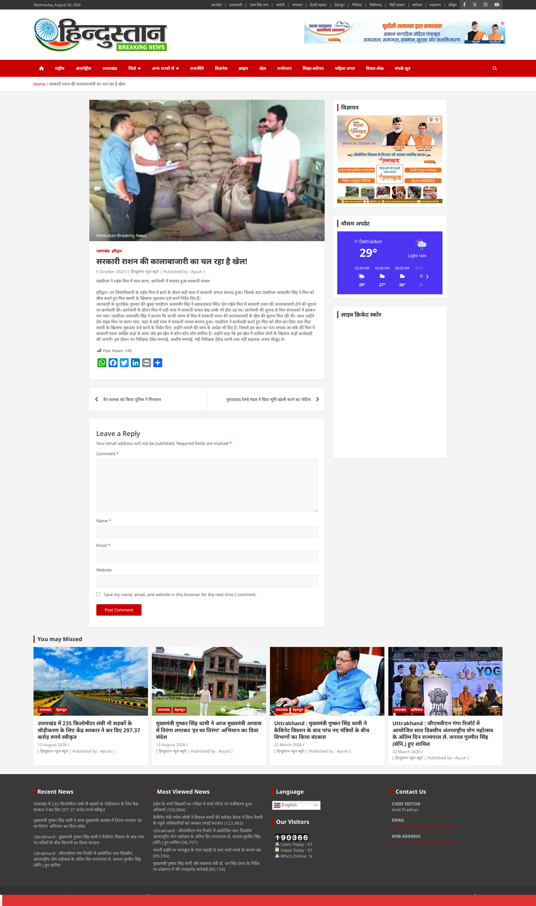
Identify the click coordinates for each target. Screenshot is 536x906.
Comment (107, 453)
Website (104, 570)
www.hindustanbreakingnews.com (425, 842)
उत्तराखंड (109, 68)
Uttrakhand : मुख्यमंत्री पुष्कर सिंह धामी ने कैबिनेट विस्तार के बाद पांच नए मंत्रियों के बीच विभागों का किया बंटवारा (321, 730)
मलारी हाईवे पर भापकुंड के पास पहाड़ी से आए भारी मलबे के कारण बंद (207, 850)
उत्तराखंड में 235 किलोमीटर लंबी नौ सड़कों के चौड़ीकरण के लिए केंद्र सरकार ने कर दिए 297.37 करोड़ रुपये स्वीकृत (89, 730)
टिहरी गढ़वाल (318, 4)
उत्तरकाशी (235, 4)
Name (103, 520)
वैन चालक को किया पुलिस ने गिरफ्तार (132, 399)
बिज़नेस (221, 68)
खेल (262, 68)
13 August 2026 (52, 744)
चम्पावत (297, 4)
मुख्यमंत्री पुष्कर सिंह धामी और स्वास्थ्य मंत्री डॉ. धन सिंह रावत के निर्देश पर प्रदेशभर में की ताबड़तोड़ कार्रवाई (206, 866)
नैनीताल (357, 4)
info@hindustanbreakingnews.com (425, 826)
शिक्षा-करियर (313, 68)
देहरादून (339, 4)
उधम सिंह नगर (259, 4)
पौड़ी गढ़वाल (397, 4)
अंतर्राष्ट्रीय (83, 68)
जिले (132, 68)
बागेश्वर (417, 4)
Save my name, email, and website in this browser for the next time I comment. (180, 594)
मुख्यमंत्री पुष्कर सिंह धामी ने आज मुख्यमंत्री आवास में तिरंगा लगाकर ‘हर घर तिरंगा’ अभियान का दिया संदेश (209, 730)
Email (103, 545)
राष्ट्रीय (59, 68)
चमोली (280, 4)
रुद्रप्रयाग (435, 4)
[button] (360, 276)
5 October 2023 (110, 271)
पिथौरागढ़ (376, 4)
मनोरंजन (284, 68)
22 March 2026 (288, 744)
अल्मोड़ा (216, 4)
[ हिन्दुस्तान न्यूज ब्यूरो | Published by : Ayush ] (166, 271)
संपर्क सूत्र (402, 68)
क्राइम (243, 68)
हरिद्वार (452, 4)
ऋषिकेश (417, 709)
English (289, 805)
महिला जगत (345, 68)
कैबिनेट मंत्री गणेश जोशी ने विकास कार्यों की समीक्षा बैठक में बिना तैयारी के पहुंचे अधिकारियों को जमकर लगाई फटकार (208, 820)
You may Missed (59, 639)
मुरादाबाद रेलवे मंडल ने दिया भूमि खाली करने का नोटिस (268, 399)
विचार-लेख (375, 68)
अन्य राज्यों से (163, 68)
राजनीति (197, 68)
